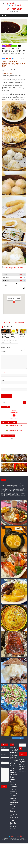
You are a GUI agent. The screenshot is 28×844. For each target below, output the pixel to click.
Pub (11, 815)
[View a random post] (25, 15)
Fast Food (13, 797)
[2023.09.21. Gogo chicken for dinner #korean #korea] (14, 723)
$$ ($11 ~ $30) (5, 44)
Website (3, 387)
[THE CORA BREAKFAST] (7, 454)
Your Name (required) (3, 748)
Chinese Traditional (13, 786)
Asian (15, 749)
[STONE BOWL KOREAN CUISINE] (14, 330)
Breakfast (8, 46)
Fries (11, 800)
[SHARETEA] (22, 330)
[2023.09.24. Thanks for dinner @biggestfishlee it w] (14, 644)
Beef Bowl (12, 757)
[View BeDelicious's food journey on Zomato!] (14, 430)
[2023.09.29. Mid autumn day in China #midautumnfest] (14, 618)
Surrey (19, 46)
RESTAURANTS (14, 46)
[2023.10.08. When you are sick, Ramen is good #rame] (14, 539)
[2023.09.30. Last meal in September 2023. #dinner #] (14, 591)
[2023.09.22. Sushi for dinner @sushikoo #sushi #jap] (14, 697)
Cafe (11, 762)
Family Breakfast (13, 795)
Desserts (12, 791)
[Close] (20, 296)
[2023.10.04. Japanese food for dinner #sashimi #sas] (14, 565)
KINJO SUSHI (5, 322)
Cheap (15, 766)
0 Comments (21, 53)
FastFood (13, 798)
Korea (11, 804)
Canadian (13, 764)
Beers (16, 757)
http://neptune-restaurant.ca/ (13, 76)
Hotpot (14, 800)
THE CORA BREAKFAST (7, 459)
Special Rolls (13, 819)
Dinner (15, 793)
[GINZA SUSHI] (7, 463)
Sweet (11, 824)
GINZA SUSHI (10, 3)
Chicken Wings (12, 769)
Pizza (16, 814)
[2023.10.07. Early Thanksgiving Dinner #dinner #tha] (14, 512)
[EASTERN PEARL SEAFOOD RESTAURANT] (20, 454)
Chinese (11, 54)
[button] (14, 302)
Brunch (8, 54)
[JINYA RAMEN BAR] (20, 463)
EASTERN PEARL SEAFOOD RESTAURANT (21, 458)
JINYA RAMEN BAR (19, 469)
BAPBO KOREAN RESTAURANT (5, 337)
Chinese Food (13, 775)
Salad (13, 815)
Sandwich (12, 817)
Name (3, 372)
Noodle (11, 812)
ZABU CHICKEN (22, 771)
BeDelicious (14, 9)
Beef (17, 755)
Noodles (12, 814)
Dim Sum (15, 54)
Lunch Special (12, 810)
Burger (15, 761)
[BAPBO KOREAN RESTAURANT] (5, 330)
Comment (3, 354)
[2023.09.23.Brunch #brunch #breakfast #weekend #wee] (14, 670)
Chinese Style (13, 780)
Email (2, 380)
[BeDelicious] (2, 15)
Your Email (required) (3, 755)
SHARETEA (22, 335)
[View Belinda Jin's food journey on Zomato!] (14, 425)
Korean (15, 804)
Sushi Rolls (14, 823)
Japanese (14, 802)
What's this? (12, 450)
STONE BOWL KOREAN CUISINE (12, 337)
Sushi (12, 821)
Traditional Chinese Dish (13, 828)
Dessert (14, 789)
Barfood (14, 755)
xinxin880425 (14, 53)
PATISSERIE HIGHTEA (20, 322)
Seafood (19, 54)
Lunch (12, 806)
